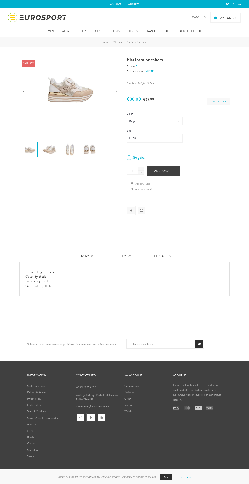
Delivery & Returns (36, 392)
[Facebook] (91, 417)
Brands (151, 31)
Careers (31, 443)
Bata (138, 66)
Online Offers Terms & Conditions (44, 418)
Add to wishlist (142, 184)
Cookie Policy (34, 405)
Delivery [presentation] (124, 256)
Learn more (184, 477)
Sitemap (31, 456)
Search (204, 17)
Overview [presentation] (87, 256)
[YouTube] (101, 417)
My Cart (128, 405)
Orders (128, 399)
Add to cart (163, 171)
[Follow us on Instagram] (80, 417)
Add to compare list (144, 189)
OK (166, 477)
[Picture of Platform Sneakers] (30, 141)
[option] (30, 142)
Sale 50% (28, 63)
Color (130, 114)
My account (115, 4)
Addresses (129, 392)
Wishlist (128, 411)
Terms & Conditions (36, 411)
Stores (30, 431)
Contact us (32, 450)
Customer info (131, 386)
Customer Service (36, 386)
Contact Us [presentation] (162, 256)
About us (31, 424)
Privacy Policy (34, 399)
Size (129, 131)
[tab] (87, 256)
